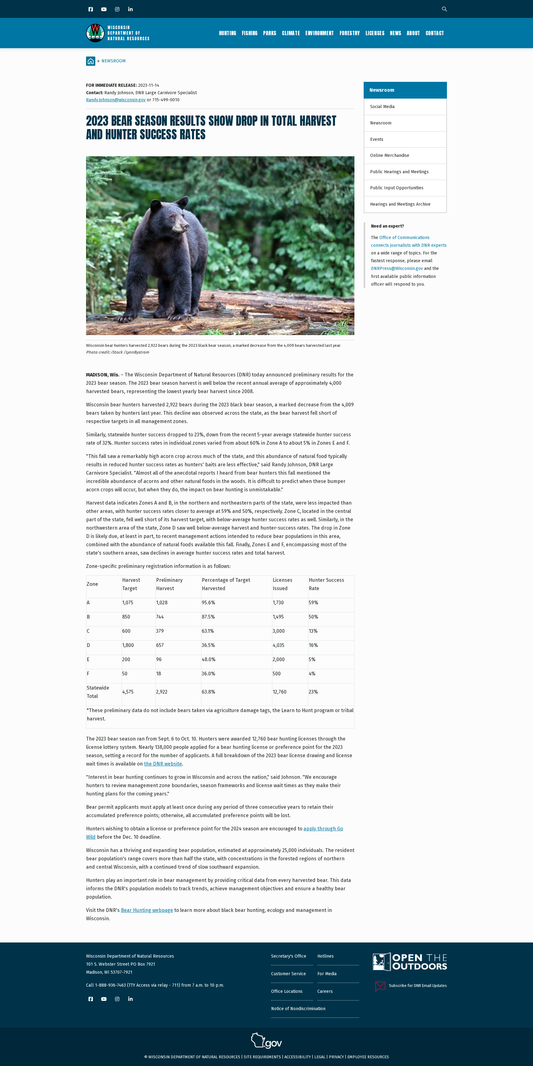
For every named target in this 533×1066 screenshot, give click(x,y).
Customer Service (288, 973)
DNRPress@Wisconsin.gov (397, 268)
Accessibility (297, 1057)
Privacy (336, 1057)
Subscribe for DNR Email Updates (418, 985)
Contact (435, 33)
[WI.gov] (266, 1042)
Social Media (382, 106)
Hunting (227, 33)
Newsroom (113, 61)
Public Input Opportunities (397, 188)
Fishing (250, 33)
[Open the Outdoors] (410, 962)
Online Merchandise (389, 155)
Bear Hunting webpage (147, 910)
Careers (325, 991)
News (395, 33)
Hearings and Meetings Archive (400, 204)
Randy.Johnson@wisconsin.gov (116, 100)
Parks (269, 33)
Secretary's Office (288, 956)
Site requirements (262, 1057)
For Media (327, 973)
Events (376, 139)
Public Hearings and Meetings (399, 171)
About (413, 33)
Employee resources (368, 1057)
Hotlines (325, 956)
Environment (319, 33)
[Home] (117, 33)
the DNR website (163, 764)
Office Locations (287, 991)
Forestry (350, 33)
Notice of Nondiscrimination (298, 1008)
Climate (291, 33)
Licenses (375, 33)
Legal (319, 1057)
